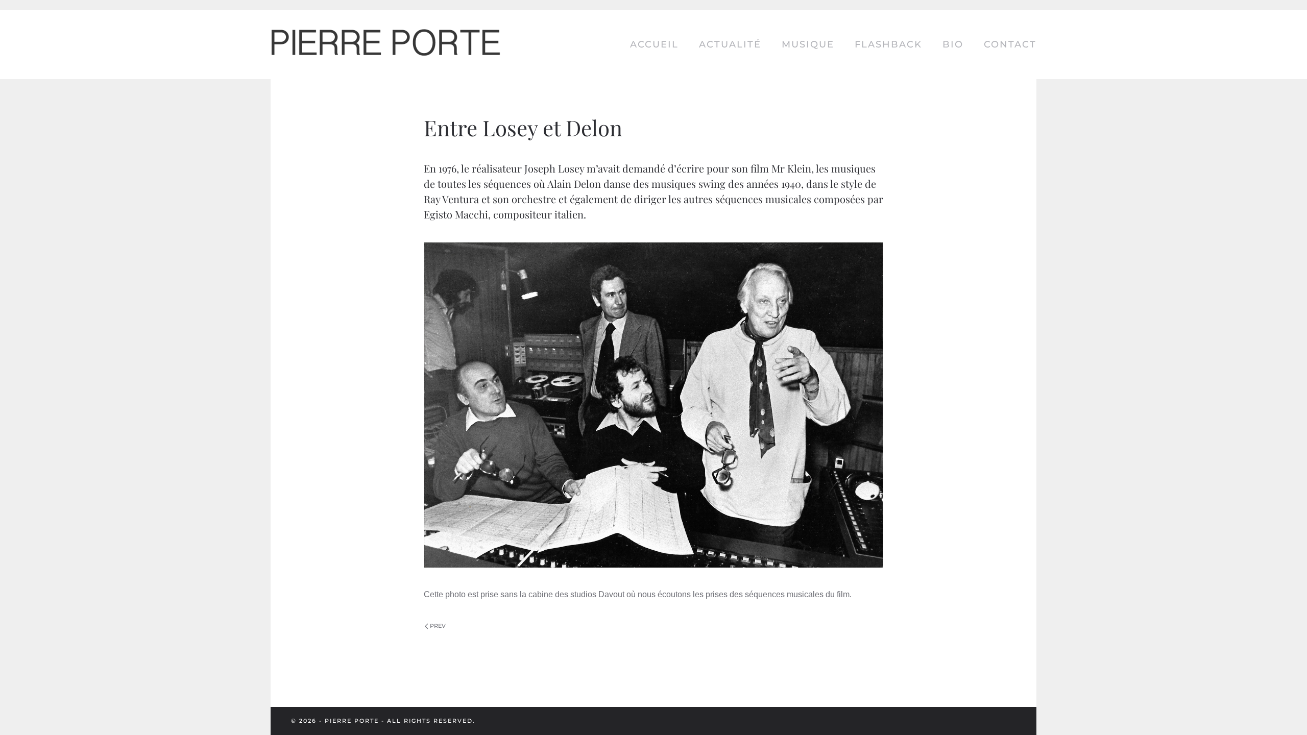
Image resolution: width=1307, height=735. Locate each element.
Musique (808, 44)
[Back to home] (385, 44)
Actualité (730, 44)
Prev (438, 625)
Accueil (654, 44)
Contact (1010, 44)
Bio (952, 44)
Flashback (888, 44)
